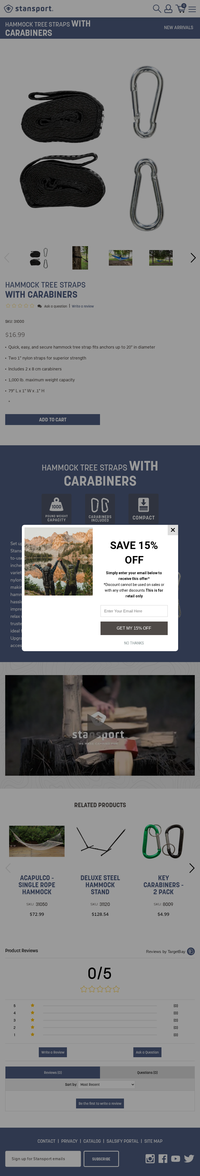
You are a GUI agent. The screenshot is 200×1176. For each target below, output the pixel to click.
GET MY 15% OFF (134, 628)
